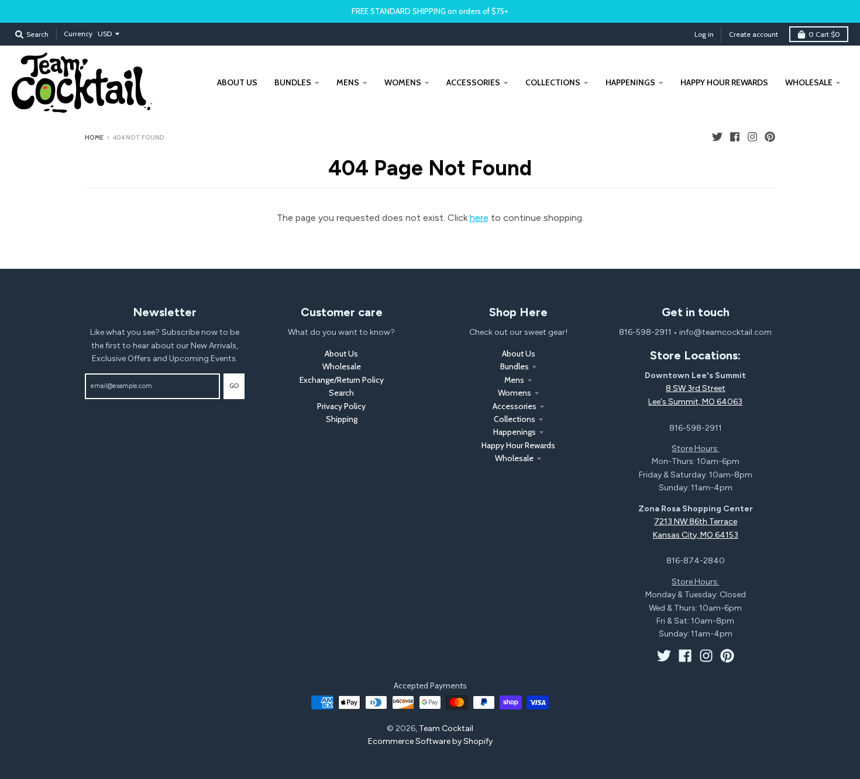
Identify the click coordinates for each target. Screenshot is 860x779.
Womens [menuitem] (402, 82)
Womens (514, 392)
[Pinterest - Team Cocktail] (770, 136)
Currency (78, 33)
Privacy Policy (341, 406)
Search (341, 392)
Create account (753, 34)
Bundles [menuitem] (292, 82)
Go (234, 386)
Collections (514, 419)
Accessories (514, 406)
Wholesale (341, 366)
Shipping (341, 419)
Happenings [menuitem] (630, 82)
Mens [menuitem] (347, 82)
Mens (514, 380)
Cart (824, 34)
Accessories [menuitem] (473, 82)
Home (94, 137)
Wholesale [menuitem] (809, 82)
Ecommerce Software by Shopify (430, 741)
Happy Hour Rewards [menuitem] (724, 82)
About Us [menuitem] (237, 82)
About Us (341, 353)
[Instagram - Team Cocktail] (752, 136)
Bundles (514, 366)
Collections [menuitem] (552, 82)
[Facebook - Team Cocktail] (735, 136)
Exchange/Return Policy (342, 380)
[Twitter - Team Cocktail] (717, 136)
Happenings (514, 432)
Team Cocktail (446, 728)
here (479, 217)
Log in (704, 34)
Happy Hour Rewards (518, 445)
